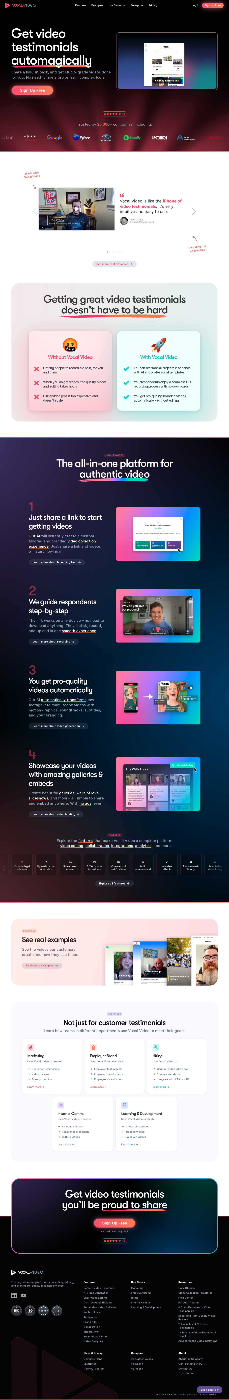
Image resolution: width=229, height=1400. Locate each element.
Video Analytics (93, 1341)
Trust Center (186, 1373)
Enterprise (90, 1363)
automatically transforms (63, 700)
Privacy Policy (187, 1394)
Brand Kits (90, 1322)
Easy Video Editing (95, 1297)
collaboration (97, 845)
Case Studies (186, 1288)
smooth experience (79, 630)
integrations (122, 845)
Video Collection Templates (195, 1292)
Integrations (91, 1331)
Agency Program (94, 1368)
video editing (71, 845)
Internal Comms (141, 1302)
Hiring (134, 1297)
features (85, 840)
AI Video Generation (96, 1292)
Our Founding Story (190, 1363)
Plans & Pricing (93, 1353)
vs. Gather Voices (142, 1359)
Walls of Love (92, 1312)
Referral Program (188, 1302)
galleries (66, 793)
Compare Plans (93, 1359)
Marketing (137, 1288)
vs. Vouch (137, 1368)
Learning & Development (146, 1307)
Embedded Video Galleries (100, 1307)
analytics (143, 845)
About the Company (190, 1359)
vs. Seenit (137, 1363)
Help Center (185, 1297)
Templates (90, 1317)
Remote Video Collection (99, 1288)
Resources (185, 1282)
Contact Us (185, 1368)
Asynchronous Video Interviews (197, 1340)
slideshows (38, 798)
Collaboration (92, 1326)
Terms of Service (207, 1394)
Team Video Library (96, 1336)
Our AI (34, 536)
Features (89, 1282)
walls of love (87, 793)
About (182, 1353)
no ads (85, 803)
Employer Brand (141, 1292)
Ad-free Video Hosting (98, 1302)
